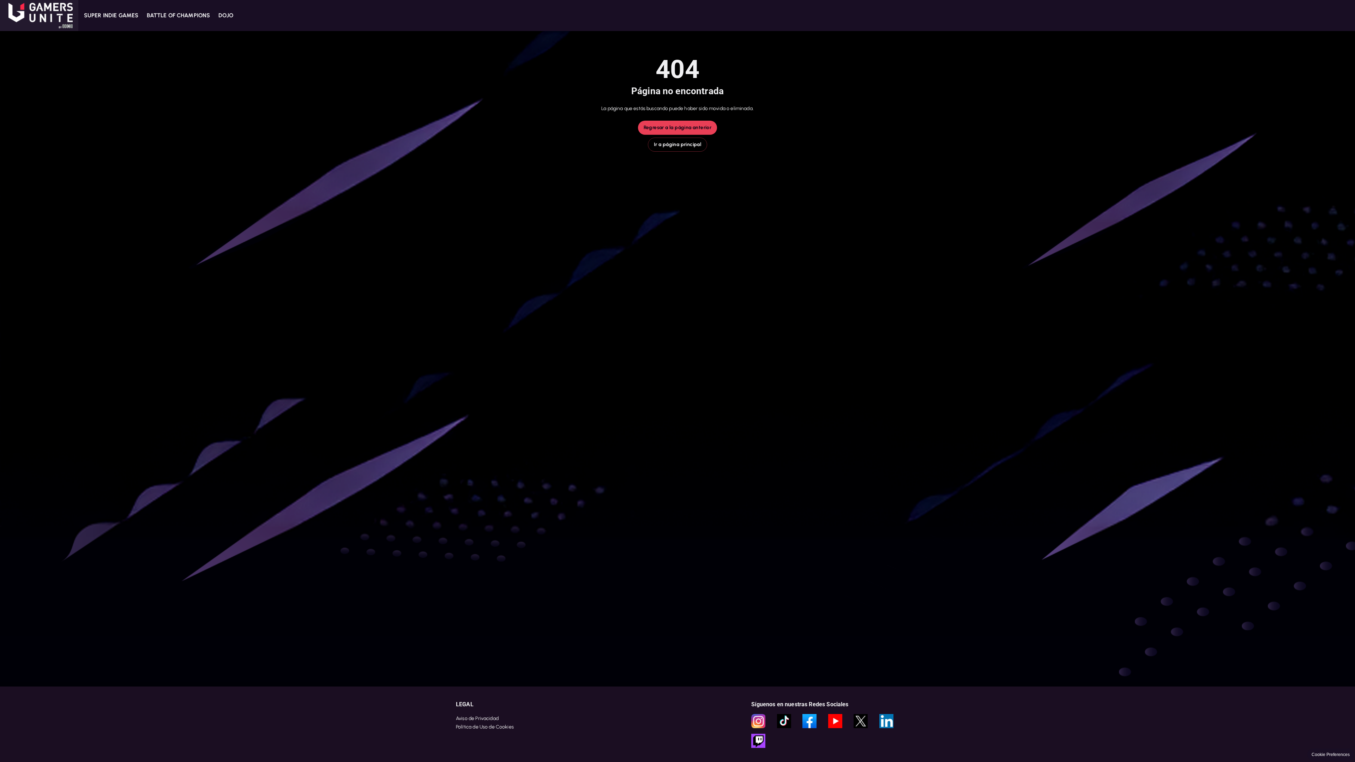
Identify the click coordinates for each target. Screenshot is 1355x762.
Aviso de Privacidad (477, 718)
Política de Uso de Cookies (485, 727)
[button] (39, 15)
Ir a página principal (677, 144)
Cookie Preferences (1331, 754)
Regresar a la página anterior (678, 128)
